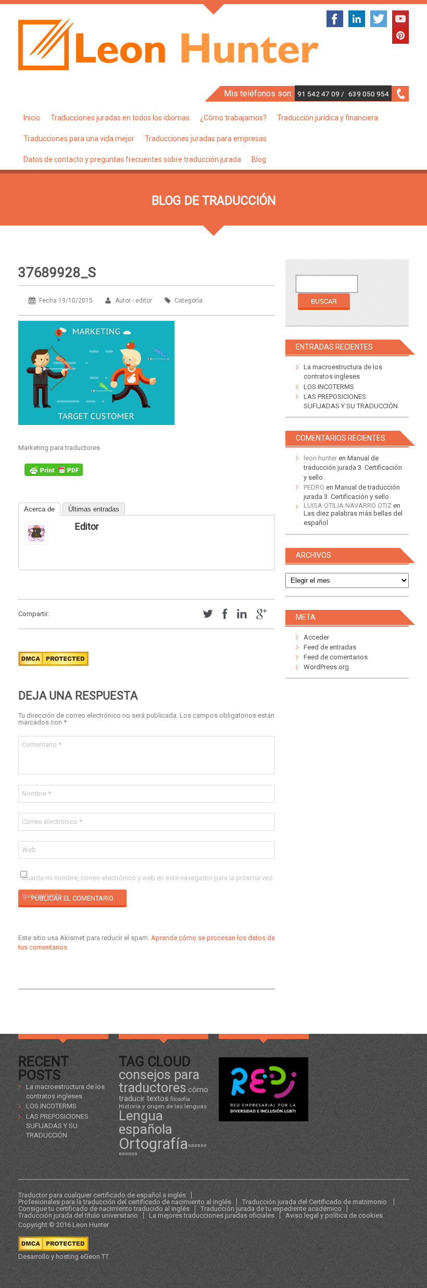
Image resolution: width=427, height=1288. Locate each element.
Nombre (36, 793)
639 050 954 (368, 94)
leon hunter (320, 458)
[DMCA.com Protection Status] (53, 669)
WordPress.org (326, 667)
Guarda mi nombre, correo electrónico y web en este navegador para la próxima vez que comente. (147, 880)
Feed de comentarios (336, 657)
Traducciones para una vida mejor (78, 138)
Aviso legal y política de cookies (334, 1215)
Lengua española (145, 1122)
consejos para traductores (159, 1081)
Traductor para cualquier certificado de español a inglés (102, 1195)
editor (87, 526)
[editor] (46, 533)
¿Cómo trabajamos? (233, 118)
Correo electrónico (52, 822)
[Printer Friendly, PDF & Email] (53, 472)
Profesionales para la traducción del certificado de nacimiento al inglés (124, 1202)
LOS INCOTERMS (329, 387)
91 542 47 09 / (321, 94)
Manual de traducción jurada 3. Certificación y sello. (353, 467)
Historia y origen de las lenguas (163, 1106)
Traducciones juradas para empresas (206, 138)
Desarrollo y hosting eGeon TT (63, 1256)
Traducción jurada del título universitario (78, 1215)
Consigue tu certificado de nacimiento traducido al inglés (104, 1208)
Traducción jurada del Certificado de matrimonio (315, 1202)
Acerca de (39, 509)
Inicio (31, 118)
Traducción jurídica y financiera (327, 118)
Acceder (316, 637)
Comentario (41, 744)
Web (29, 850)
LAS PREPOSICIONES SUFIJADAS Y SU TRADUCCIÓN (57, 1125)
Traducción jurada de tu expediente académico (271, 1208)
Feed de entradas (330, 647)
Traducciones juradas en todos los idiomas (120, 118)
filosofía (180, 1099)
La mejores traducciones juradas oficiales (211, 1215)
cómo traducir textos (163, 1094)
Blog (259, 159)
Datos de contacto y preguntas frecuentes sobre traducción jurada (132, 159)
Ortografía (153, 1144)
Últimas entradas (93, 509)
